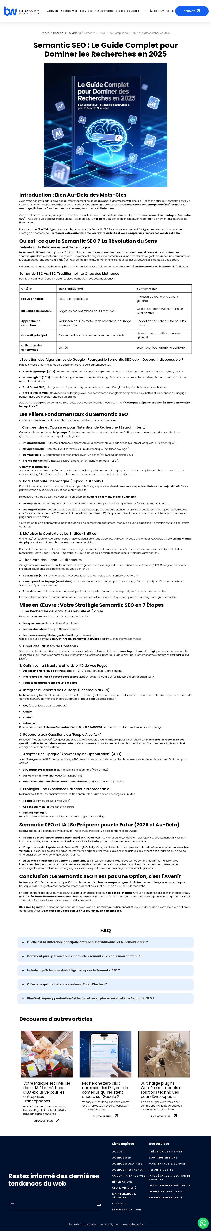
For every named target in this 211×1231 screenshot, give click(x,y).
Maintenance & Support (168, 1163)
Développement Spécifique (169, 1185)
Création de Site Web (165, 1151)
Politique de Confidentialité (81, 1224)
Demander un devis (127, 1209)
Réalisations (104, 11)
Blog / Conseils (127, 11)
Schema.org (30, 695)
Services (86, 11)
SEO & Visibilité (124, 1188)
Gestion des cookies (133, 1224)
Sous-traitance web (129, 1176)
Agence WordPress (127, 1163)
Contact (119, 1203)
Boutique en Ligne (163, 1157)
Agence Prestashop (128, 1169)
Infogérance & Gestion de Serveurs (170, 1177)
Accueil (52, 11)
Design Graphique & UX (167, 1191)
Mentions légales (108, 1224)
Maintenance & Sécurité (124, 1195)
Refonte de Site (161, 1169)
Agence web (69, 11)
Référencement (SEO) (165, 1197)
